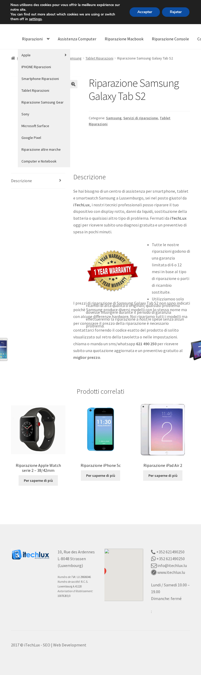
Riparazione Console (170, 38)
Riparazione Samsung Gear (42, 102)
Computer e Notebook (39, 161)
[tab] (38, 181)
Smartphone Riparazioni (40, 78)
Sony (25, 114)
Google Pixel (31, 137)
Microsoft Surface (35, 125)
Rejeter (176, 11)
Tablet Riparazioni (35, 90)
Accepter (144, 11)
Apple (26, 55)
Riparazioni (32, 38)
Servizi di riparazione (140, 118)
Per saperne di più (38, 480)
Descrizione (21, 180)
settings (35, 19)
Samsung (74, 58)
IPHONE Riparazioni (36, 66)
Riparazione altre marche (41, 149)
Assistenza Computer (77, 38)
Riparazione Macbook (124, 38)
